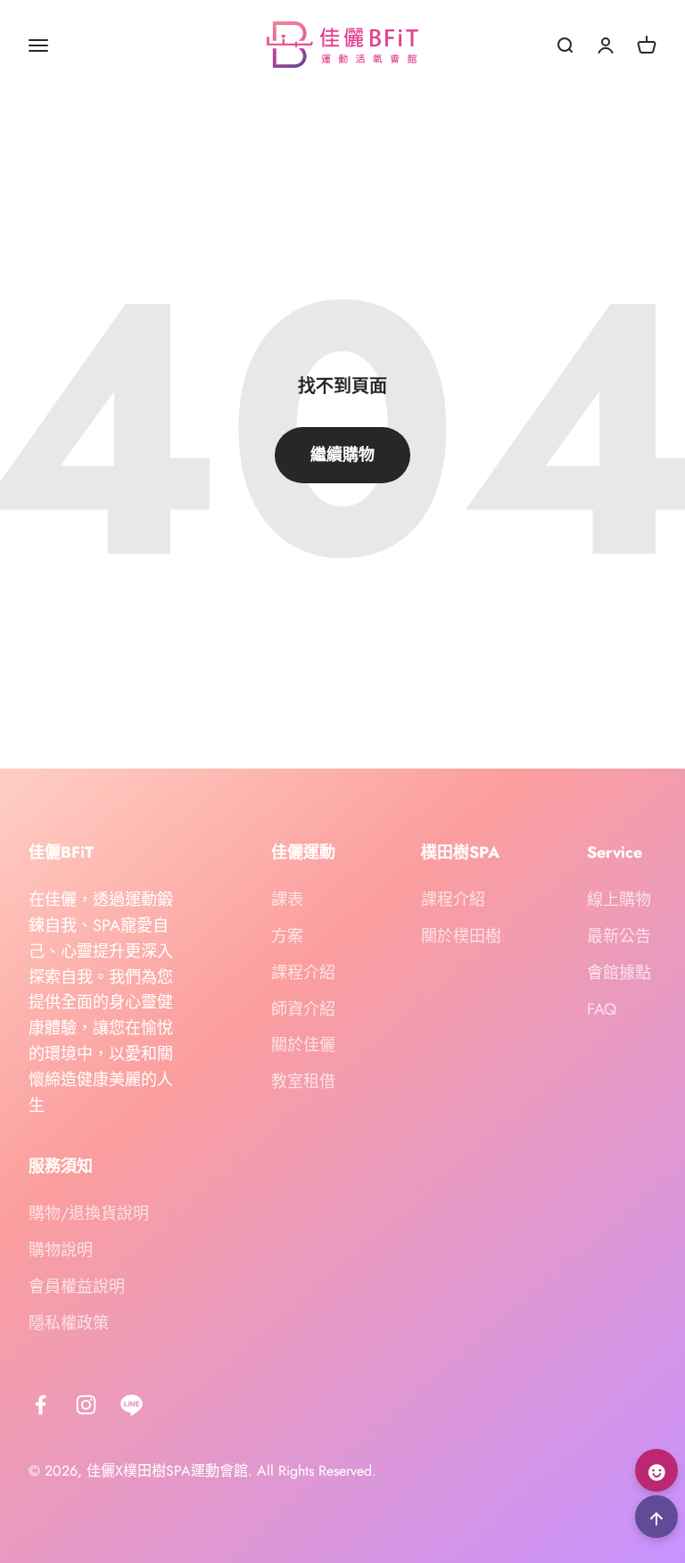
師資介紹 (303, 1009)
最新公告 (619, 936)
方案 (287, 936)
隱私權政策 (69, 1323)
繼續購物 (342, 454)
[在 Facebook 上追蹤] (41, 1405)
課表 (287, 899)
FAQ (601, 1009)
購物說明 (61, 1250)
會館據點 (619, 972)
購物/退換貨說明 (89, 1213)
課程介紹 (303, 972)
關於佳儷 (303, 1045)
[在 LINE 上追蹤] (132, 1405)
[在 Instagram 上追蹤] (86, 1405)
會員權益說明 (77, 1286)
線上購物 (619, 899)
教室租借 (303, 1081)
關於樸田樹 (461, 936)
